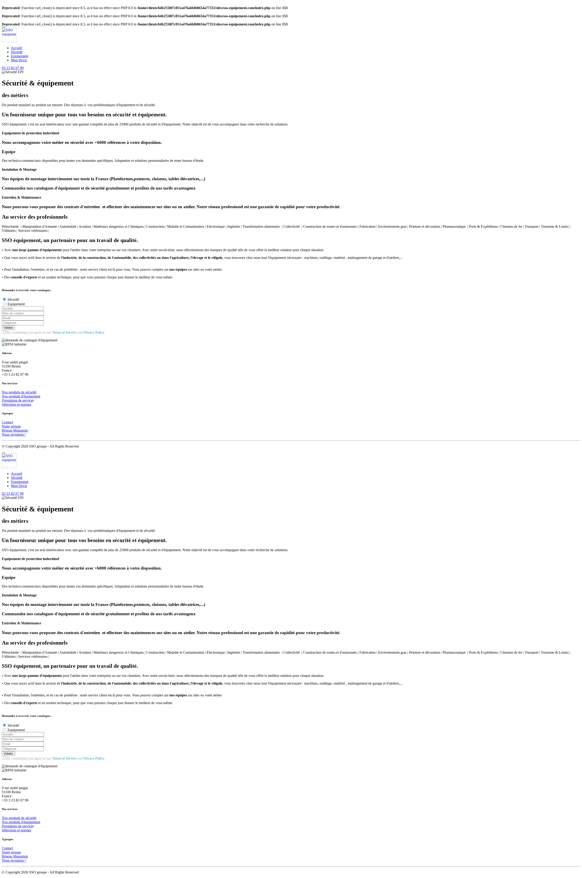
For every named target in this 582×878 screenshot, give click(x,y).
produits (15, 392)
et (19, 404)
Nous (6, 434)
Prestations (10, 400)
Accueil (16, 48)
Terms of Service (64, 332)
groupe (16, 426)
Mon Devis (19, 60)
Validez (8, 327)
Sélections (9, 404)
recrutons (17, 434)
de (23, 392)
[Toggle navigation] (3, 27)
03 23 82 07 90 (13, 68)
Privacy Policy (93, 332)
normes (26, 404)
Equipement (19, 56)
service (28, 400)
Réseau (7, 430)
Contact (7, 422)
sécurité (30, 392)
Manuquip (20, 430)
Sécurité (17, 52)
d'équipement (30, 396)
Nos (5, 392)
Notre (6, 426)
